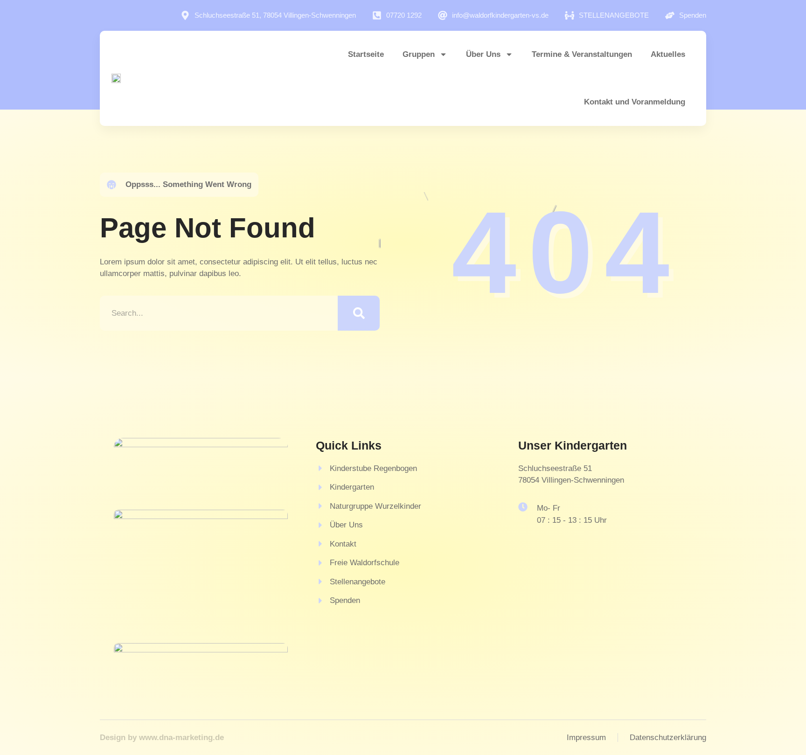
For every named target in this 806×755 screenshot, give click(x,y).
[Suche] (359, 313)
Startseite (366, 54)
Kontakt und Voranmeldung (634, 101)
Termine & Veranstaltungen (582, 54)
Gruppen (419, 54)
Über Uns (483, 54)
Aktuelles (668, 54)
